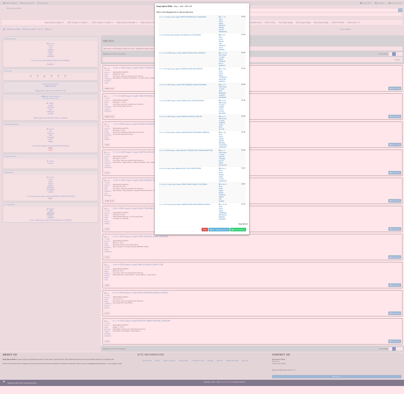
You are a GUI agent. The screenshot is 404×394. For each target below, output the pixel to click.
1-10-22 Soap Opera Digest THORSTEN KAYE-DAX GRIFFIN (182, 69)
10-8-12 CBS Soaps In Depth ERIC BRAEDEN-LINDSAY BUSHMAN (184, 85)
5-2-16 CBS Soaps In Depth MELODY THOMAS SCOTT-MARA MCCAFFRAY (187, 150)
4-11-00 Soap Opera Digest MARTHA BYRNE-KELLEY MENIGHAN (184, 17)
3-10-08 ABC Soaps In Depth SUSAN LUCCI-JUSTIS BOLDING (183, 100)
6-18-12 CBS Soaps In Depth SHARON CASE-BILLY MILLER (182, 116)
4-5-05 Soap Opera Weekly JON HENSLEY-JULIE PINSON (181, 35)
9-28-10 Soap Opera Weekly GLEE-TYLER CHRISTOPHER (181, 168)
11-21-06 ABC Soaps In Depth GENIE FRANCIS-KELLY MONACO (183, 53)
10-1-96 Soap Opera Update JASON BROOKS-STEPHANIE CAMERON (185, 132)
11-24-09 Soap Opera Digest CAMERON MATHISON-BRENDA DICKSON (186, 204)
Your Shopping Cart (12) (220, 230)
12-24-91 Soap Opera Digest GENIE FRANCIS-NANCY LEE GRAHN (184, 184)
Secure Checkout (239, 230)
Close (205, 230)
